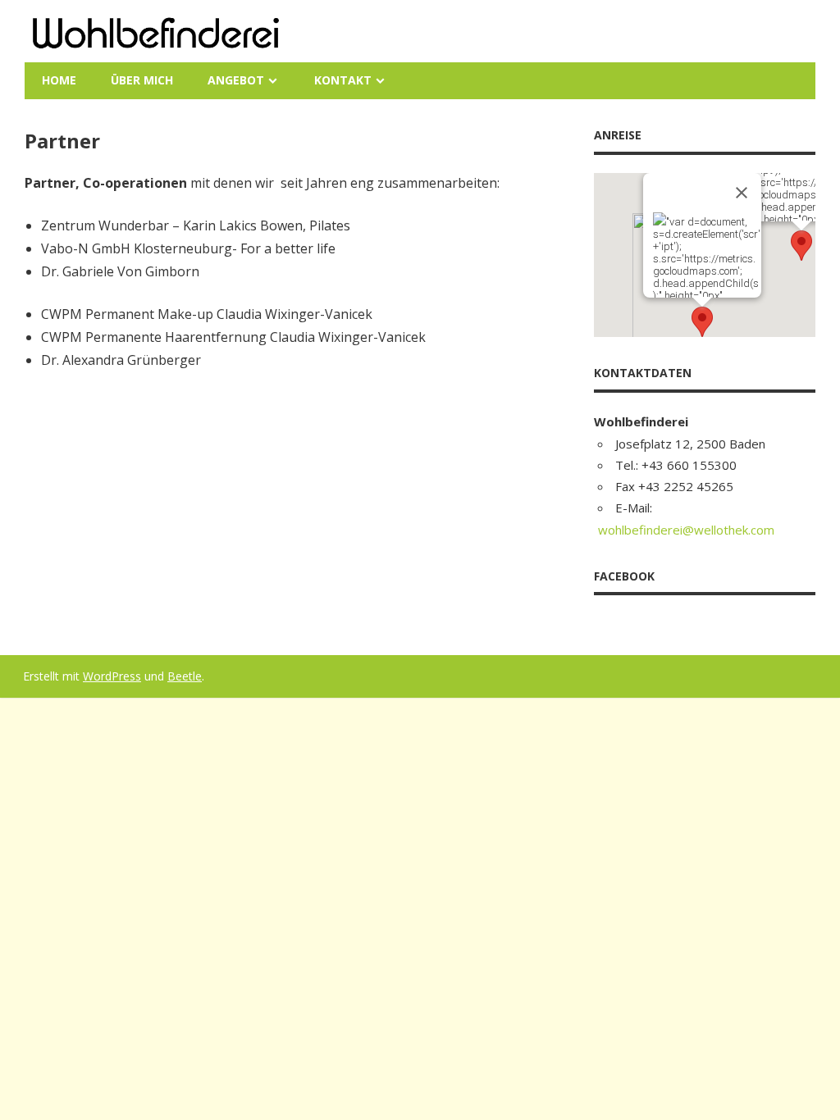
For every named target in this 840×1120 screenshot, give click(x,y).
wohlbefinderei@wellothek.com (686, 529)
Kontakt (343, 80)
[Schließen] (741, 192)
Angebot (236, 80)
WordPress (112, 676)
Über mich (142, 80)
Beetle (184, 676)
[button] (801, 245)
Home (59, 80)
